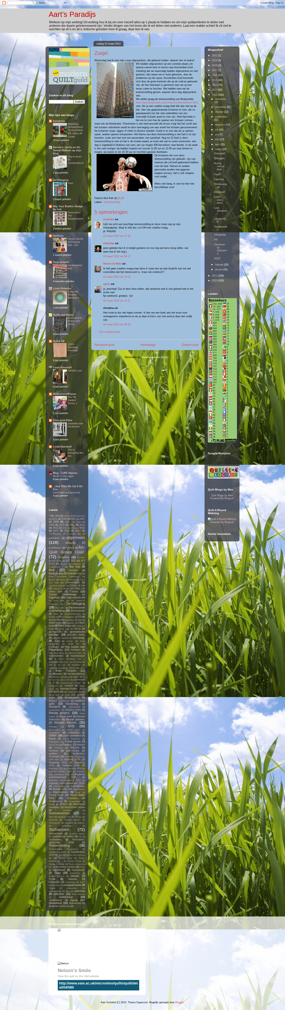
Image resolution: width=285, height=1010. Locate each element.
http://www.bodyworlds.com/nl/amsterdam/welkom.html (167, 102)
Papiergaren (54, 742)
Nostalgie (53, 727)
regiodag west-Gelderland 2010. (67, 783)
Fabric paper (65, 625)
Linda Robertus (62, 288)
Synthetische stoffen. (63, 836)
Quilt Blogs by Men (222, 495)
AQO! (217, 258)
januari (219, 269)
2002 (54, 519)
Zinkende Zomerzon (59, 906)
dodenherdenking (73, 614)
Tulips (57, 872)
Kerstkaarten (55, 673)
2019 (78, 530)
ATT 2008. (57, 561)
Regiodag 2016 (74, 768)
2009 (51, 525)
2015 (73, 528)
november (221, 107)
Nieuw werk (66, 716)
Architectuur (55, 547)
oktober (219, 111)
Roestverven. (60, 792)
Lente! (67, 680)
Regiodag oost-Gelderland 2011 (64, 780)
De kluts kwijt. (56, 600)
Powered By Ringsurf (222, 498)
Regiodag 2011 (58, 762)
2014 (64, 528)
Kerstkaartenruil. (76, 673)
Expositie (70, 623)
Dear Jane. (60, 608)
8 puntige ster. (74, 534)
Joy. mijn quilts (78, 668)
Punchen (53, 750)
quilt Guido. (73, 750)
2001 (82, 516)
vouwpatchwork (72, 885)
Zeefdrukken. (56, 900)
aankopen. (54, 538)
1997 (66, 516)
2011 (72, 525)
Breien (73, 580)
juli (217, 129)
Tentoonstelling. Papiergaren (63, 849)
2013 (55, 527)
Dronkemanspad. (66, 617)
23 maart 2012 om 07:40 (116, 235)
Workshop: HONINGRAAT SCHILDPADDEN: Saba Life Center (75, 130)
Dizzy (56, 614)
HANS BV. (73, 644)
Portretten (58, 748)
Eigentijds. (69, 620)
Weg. (68, 891)
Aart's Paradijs (72, 14)
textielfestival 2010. (57, 852)
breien (62, 580)
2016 (82, 527)
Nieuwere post (104, 344)
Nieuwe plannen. (75, 719)
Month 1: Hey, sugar (63, 476)
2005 (73, 519)
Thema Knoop (74, 861)
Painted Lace (75, 370)
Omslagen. (54, 732)
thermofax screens (66, 867)
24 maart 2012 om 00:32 (116, 324)
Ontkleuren (74, 732)
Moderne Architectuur (59, 701)
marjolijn (108, 219)
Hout (70, 183)
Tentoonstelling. (112, 202)
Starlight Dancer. (72, 820)
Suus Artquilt (61, 262)
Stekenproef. (54, 823)
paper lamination (72, 735)
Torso (82, 867)
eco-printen (55, 619)
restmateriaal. (78, 786)
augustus (220, 124)
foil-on (77, 628)
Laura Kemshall (62, 367)
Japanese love (55, 668)
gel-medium (55, 631)
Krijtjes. (76, 677)
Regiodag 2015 (56, 768)
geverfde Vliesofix (61, 638)
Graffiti (57, 641)
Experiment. (55, 622)
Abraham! (219, 192)
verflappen (54, 882)
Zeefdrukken (66, 897)
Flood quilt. (64, 629)
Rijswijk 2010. (60, 789)
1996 (57, 515)
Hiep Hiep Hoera (56, 653)
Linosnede (53, 686)
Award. (64, 564)
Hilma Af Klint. (75, 653)
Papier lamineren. (71, 739)
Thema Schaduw (56, 864)
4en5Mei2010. (55, 534)
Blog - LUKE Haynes (65, 473)
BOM (70, 573)
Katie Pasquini (66, 670)
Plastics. (67, 744)
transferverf (59, 869)
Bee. (52, 570)
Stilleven (81, 823)
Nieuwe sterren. (65, 722)
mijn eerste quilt (71, 692)
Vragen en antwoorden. (63, 888)
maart (218, 149)
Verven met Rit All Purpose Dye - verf (75, 242)
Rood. (78, 792)
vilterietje (108, 243)
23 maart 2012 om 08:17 (116, 256)
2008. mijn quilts (73, 522)
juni (217, 134)
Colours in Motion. (61, 588)
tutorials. (75, 875)
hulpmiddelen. (56, 655)
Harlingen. (54, 647)
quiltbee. (53, 753)
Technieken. (55, 839)
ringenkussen (79, 789)
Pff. (216, 239)
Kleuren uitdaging (61, 677)
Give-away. (79, 637)
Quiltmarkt (68, 757)
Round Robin (56, 795)
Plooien (81, 744)
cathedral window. (57, 586)
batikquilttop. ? (56, 567)
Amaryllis (70, 542)
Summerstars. (56, 833)
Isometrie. (76, 665)
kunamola (59, 120)
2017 (56, 530)
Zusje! (217, 174)
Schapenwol (55, 801)
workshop (79, 891)
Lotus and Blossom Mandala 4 (73, 294)
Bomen (52, 580)
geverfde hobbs (76, 634)
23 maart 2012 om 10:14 (116, 276)
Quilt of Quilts (86, 946)
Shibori (63, 804)
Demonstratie (78, 610)
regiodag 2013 (71, 765)
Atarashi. (81, 557)
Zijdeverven (75, 903)
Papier (52, 738)
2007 (82, 519)
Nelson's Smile (73, 710)
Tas (80, 837)
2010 (62, 525)
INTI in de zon (57, 665)
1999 (74, 516)
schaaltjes (72, 798)
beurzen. (73, 570)
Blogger (179, 1002)
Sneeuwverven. (59, 813)
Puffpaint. (75, 747)
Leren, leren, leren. (218, 199)
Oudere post (189, 344)
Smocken (67, 810)
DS (79, 616)
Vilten (82, 882)
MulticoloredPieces (64, 393)
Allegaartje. (220, 234)
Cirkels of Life (77, 585)
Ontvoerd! (219, 153)
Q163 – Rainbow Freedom (72, 347)
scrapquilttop (74, 801)
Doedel (52, 617)
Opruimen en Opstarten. (220, 249)
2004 (64, 519)
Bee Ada (74, 566)
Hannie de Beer (112, 263)
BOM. (79, 574)
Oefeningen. (54, 730)
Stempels (69, 823)
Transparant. (78, 870)
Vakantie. (73, 879)
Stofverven (59, 829)
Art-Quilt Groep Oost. (67, 549)
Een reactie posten (109, 331)
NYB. (71, 726)
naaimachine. (55, 710)
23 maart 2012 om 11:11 (116, 300)
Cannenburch (72, 582)
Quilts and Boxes (63, 314)
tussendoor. (75, 873)
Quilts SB (58, 341)
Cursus (74, 591)
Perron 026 (54, 745)
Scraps (52, 804)
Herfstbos (76, 649)
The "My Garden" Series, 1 (72, 400)
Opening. (219, 179)
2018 (67, 530)
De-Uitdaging (60, 180)
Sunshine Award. (77, 834)
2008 (56, 521)
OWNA (53, 735)
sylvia (106, 284)
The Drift (62, 855)
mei (217, 139)
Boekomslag (56, 573)
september (221, 116)
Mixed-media (72, 697)
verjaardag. (70, 882)
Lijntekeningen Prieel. (70, 683)
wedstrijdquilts (55, 891)
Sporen (78, 817)
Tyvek (52, 879)
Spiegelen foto (64, 817)
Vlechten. (56, 885)
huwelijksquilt (78, 655)
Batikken (77, 564)
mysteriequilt (74, 707)
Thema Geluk (65, 858)
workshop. (59, 893)
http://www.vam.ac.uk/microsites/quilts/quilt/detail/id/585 (98, 985)
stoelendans (67, 826)
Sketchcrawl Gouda (74, 807)
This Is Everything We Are (75, 452)
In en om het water (72, 662)
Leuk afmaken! (220, 210)
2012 (82, 525)
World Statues (78, 894)
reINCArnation (59, 786)
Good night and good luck (66, 492)
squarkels (53, 820)
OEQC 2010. (73, 730)
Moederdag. (72, 704)
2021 (215, 55)
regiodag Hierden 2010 (60, 771)
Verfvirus (58, 235)
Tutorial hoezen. (57, 876)
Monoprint (54, 706)
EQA (80, 620)
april (217, 144)
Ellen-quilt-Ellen (62, 420)
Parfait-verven (72, 741)
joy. (67, 668)
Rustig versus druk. (219, 166)
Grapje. (70, 641)
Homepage (148, 344)
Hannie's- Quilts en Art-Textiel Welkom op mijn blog (67, 150)
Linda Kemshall (62, 446)
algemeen (75, 537)
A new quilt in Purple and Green (75, 321)
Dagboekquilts (73, 597)
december (220, 99)
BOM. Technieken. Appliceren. (64, 576)
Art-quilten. (64, 557)
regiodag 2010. (72, 759)
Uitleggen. (219, 158)
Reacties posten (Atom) (155, 357)
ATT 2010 (71, 560)
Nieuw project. (59, 713)
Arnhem (70, 547)
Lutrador (68, 685)
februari (219, 264)
